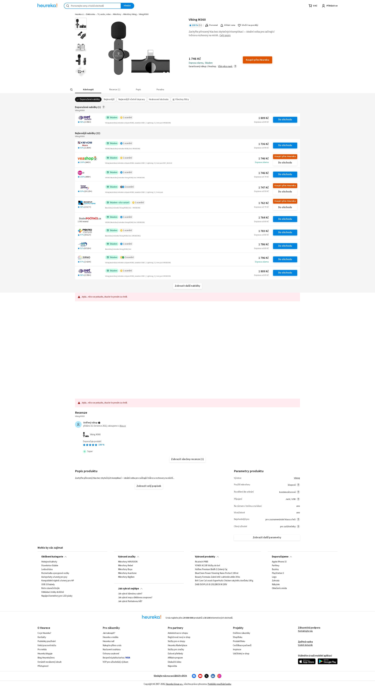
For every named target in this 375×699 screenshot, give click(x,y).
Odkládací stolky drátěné (52, 592)
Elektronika (90, 14)
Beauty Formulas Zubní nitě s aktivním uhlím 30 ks (217, 576)
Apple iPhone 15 (279, 561)
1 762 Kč (264, 203)
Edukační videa (174, 662)
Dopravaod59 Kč (261, 191)
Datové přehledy (175, 653)
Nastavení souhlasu (112, 649)
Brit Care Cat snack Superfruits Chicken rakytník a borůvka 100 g (224, 580)
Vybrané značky (126, 556)
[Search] (71, 89)
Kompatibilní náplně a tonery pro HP (57, 580)
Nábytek (276, 584)
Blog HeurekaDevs (46, 657)
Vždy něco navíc (225, 66)
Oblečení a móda (279, 588)
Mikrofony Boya (125, 569)
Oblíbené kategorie (52, 556)
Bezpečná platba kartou (114, 657)
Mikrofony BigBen (126, 576)
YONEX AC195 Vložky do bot (207, 565)
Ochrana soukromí (111, 653)
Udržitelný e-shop (241, 653)
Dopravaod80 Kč (261, 235)
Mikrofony (117, 14)
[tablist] (174, 89)
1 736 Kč (264, 144)
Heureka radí (108, 641)
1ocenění (127, 117)
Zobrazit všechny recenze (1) (187, 459)
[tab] (88, 89)
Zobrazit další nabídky (187, 286)
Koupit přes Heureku (285, 156)
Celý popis (225, 35)
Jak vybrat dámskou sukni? (130, 593)
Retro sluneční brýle (50, 588)
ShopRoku (237, 637)
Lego (274, 576)
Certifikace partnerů (242, 645)
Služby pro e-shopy (176, 641)
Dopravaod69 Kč (261, 122)
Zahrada (275, 580)
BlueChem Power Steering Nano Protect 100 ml (216, 573)
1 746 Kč (264, 159)
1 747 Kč (264, 188)
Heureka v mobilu (110, 637)
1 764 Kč (264, 218)
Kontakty (42, 637)
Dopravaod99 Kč (261, 148)
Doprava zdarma (262, 162)
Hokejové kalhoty (49, 561)
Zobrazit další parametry (267, 537)
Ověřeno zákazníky (241, 633)
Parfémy (275, 565)
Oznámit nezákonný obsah (50, 662)
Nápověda (172, 666)
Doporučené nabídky (90, 99)
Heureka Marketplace (177, 645)
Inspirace (237, 649)
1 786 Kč (264, 244)
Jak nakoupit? (109, 633)
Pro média (42, 649)
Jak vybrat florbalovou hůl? (130, 601)
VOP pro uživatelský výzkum (115, 662)
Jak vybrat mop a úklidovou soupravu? (135, 597)
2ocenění (129, 186)
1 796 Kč (264, 258)
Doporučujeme (280, 556)
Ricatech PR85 (201, 561)
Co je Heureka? (44, 633)
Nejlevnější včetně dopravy (131, 99)
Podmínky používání (47, 641)
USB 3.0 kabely (48, 584)
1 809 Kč (264, 118)
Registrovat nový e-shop (179, 637)
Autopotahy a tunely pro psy (54, 576)
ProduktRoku (239, 641)
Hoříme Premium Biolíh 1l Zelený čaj (211, 569)
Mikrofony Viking (130, 14)
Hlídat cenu (229, 25)
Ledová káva (47, 569)
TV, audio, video (104, 14)
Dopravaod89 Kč (261, 248)
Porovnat (213, 25)
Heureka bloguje (45, 653)
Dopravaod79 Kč (261, 177)
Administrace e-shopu (178, 633)
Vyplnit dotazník (305, 645)
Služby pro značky (176, 649)
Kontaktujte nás (305, 631)
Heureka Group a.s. (174, 684)
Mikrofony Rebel (125, 565)
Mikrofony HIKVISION (127, 561)
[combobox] (92, 6)
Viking (297, 478)
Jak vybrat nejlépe (128, 588)
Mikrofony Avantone (127, 573)
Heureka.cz (79, 14)
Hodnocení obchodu (158, 99)
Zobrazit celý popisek (149, 486)
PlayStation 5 (278, 573)
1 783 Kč (264, 231)
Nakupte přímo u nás (112, 645)
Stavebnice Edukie (49, 565)
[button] (88, 89)
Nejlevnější (109, 99)
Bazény (275, 569)
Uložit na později (250, 25)
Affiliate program (175, 657)
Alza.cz (123, 425)
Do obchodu (285, 119)
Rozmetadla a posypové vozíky (55, 573)
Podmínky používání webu (219, 684)
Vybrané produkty (205, 556)
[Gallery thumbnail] (81, 23)
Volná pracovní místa (47, 645)
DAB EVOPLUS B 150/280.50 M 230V (211, 584)
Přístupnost (43, 666)
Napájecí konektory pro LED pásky (56, 596)
